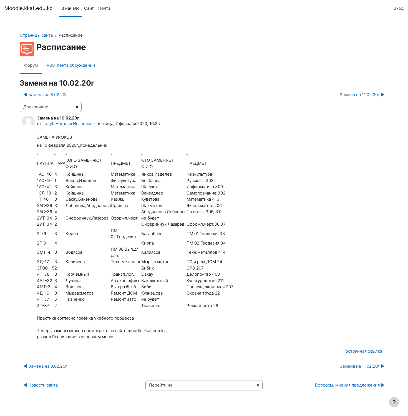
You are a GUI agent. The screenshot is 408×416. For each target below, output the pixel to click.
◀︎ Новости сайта (40, 385)
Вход (399, 8)
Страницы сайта (36, 35)
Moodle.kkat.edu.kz (28, 8)
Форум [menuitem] (31, 65)
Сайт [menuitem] (89, 8)
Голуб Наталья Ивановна (67, 123)
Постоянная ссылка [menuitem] (362, 351)
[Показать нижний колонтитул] (394, 402)
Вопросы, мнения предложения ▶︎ (350, 385)
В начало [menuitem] (70, 8)
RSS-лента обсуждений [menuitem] (71, 65)
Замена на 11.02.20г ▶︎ (362, 94)
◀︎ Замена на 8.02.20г (45, 94)
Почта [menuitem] (104, 8)
